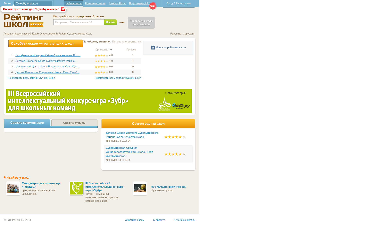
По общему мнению (96, 41)
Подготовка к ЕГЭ (139, 3)
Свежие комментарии (27, 122)
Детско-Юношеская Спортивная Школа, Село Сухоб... (47, 72)
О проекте (159, 219)
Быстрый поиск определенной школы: (79, 16)
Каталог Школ (117, 3)
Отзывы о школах (184, 219)
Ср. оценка (102, 49)
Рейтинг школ (74, 3)
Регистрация (183, 3)
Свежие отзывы (74, 122)
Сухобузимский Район (52, 33)
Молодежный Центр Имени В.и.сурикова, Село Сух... (47, 66)
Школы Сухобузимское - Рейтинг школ (24, 20)
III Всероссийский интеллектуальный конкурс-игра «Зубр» (104, 187)
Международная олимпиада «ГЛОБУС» (41, 185)
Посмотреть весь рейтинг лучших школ (31, 77)
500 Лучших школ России (169, 186)
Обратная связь (134, 219)
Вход (170, 3)
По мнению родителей (126, 41)
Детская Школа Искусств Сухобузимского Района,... (46, 60)
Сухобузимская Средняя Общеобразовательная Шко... (47, 55)
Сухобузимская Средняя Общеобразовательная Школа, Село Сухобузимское (129, 151)
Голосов (131, 49)
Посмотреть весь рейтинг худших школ (118, 77)
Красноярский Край (26, 33)
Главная (8, 33)
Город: (8, 3)
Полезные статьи (95, 3)
